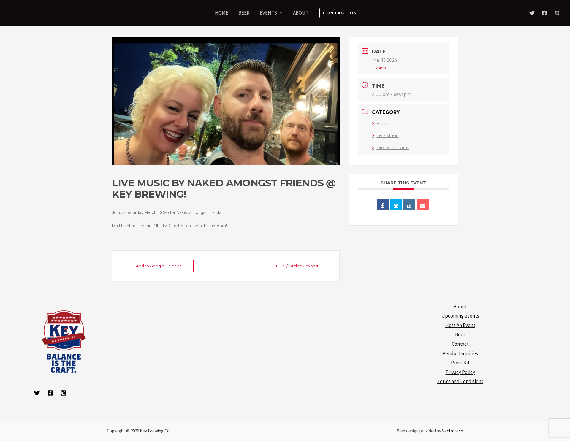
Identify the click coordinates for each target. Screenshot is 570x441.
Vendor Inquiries (460, 353)
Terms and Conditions (460, 381)
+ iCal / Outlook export (297, 266)
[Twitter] (532, 13)
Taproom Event (392, 147)
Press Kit (460, 362)
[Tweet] (396, 204)
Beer (460, 334)
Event (382, 123)
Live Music (387, 135)
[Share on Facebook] (383, 204)
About (460, 306)
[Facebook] (544, 13)
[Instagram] (557, 13)
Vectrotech (452, 431)
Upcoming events (460, 315)
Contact (460, 344)
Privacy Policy (460, 372)
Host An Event (460, 325)
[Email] (423, 204)
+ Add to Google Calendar (158, 266)
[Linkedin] (409, 204)
